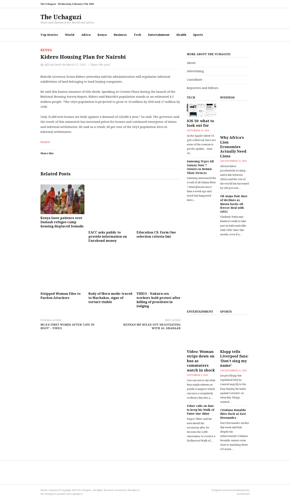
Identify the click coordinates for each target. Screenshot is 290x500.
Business (120, 35)
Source (45, 142)
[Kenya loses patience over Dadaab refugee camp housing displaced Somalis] (62, 199)
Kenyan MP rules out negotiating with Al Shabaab (152, 324)
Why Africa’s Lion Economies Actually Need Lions (233, 146)
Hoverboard (243, 494)
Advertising (195, 71)
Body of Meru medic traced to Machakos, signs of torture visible (110, 298)
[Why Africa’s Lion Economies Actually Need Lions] (235, 118)
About (191, 63)
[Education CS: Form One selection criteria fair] (159, 206)
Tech (137, 35)
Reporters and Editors (202, 88)
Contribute (194, 79)
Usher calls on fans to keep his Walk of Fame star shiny (200, 409)
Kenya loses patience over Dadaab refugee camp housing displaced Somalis (62, 222)
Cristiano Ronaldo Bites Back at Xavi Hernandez (233, 413)
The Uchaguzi (61, 17)
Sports (198, 35)
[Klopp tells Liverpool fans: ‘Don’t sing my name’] (235, 332)
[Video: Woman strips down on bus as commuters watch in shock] (201, 332)
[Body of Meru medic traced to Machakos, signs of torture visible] (110, 268)
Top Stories (49, 35)
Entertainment (158, 35)
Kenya (102, 35)
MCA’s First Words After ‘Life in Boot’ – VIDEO (67, 324)
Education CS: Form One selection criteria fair (156, 234)
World (69, 35)
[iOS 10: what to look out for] (201, 110)
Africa (86, 35)
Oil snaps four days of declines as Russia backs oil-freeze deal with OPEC (233, 204)
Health (181, 35)
